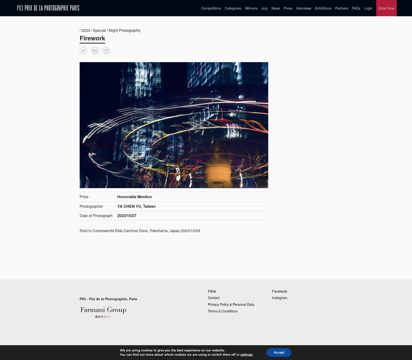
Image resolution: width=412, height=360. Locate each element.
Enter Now (386, 8)
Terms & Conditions (222, 311)
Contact (214, 297)
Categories (233, 8)
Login (368, 8)
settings (246, 355)
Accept (279, 352)
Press (288, 8)
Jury (264, 8)
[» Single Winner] (48, 8)
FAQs (356, 8)
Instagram (279, 297)
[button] (83, 51)
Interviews (303, 8)
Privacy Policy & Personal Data (231, 304)
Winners (251, 8)
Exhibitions (323, 8)
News (276, 8)
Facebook (279, 291)
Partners (341, 8)
